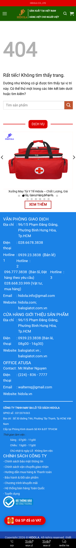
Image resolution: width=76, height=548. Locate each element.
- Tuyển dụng (11, 493)
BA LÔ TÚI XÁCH (39, 407)
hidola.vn (25, 394)
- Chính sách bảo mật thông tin (23, 461)
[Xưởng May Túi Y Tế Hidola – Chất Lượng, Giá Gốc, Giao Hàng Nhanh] (38, 160)
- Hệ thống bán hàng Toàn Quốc (24, 488)
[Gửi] (68, 105)
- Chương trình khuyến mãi (20, 483)
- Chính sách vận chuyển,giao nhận (26, 466)
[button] (4, 13)
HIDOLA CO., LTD (38, 3)
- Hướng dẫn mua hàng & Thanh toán (27, 472)
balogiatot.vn (28, 350)
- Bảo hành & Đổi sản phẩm (20, 477)
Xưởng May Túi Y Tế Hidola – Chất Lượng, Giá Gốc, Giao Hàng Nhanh (38, 193)
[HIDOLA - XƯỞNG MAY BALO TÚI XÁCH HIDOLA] (38, 13)
